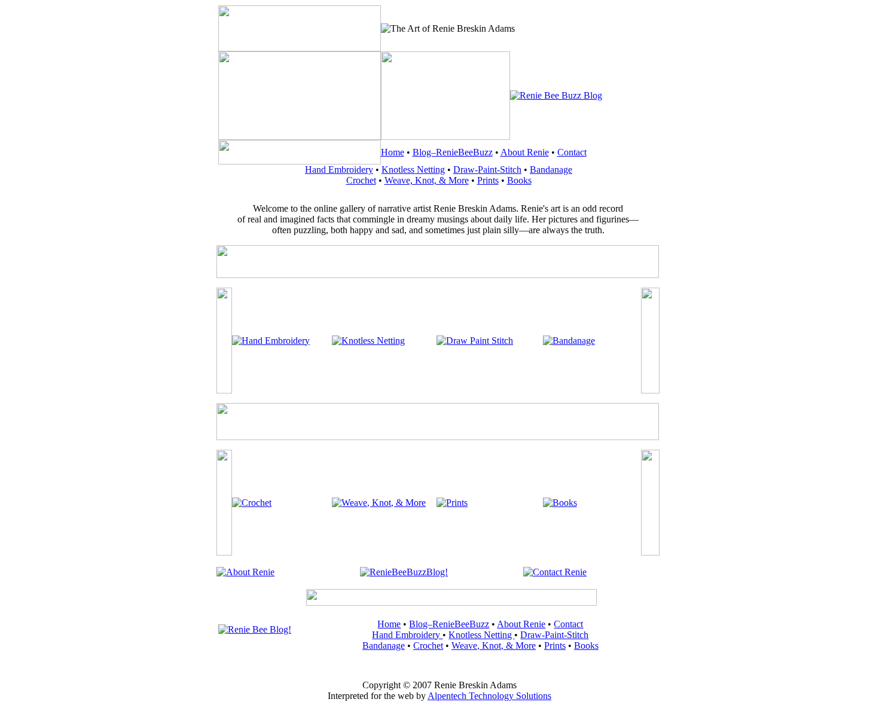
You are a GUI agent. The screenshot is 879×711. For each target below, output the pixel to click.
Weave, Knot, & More (426, 180)
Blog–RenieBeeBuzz (453, 152)
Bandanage (551, 169)
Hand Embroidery (339, 169)
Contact (572, 152)
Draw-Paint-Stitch (487, 169)
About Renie (524, 152)
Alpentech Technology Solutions (489, 696)
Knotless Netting (413, 169)
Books (519, 180)
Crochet (361, 180)
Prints (488, 180)
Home (392, 152)
